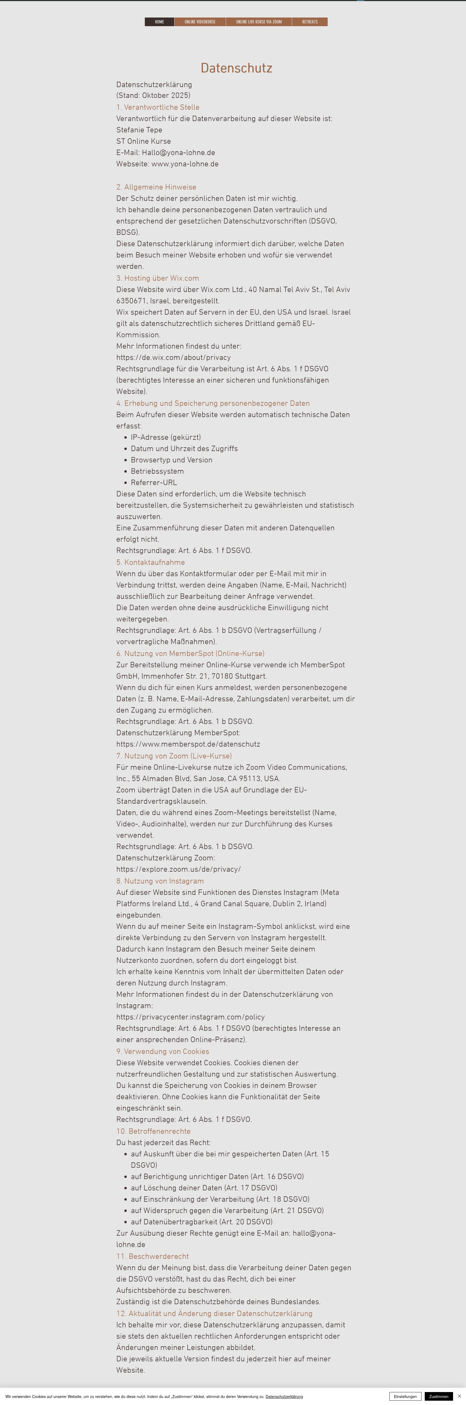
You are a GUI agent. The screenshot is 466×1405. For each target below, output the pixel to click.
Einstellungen (405, 1396)
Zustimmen (438, 1396)
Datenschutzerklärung (284, 1396)
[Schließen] (459, 1396)
